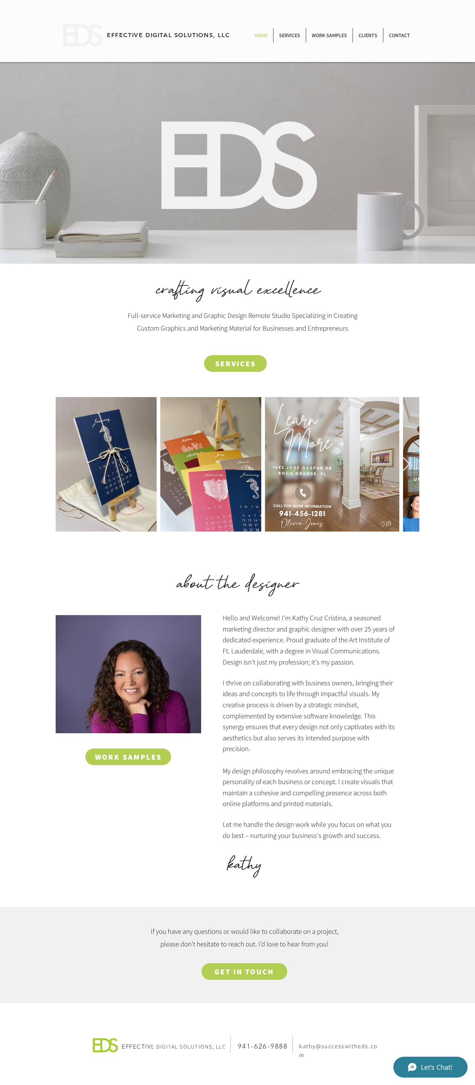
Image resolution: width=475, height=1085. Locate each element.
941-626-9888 (263, 1046)
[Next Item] (406, 464)
